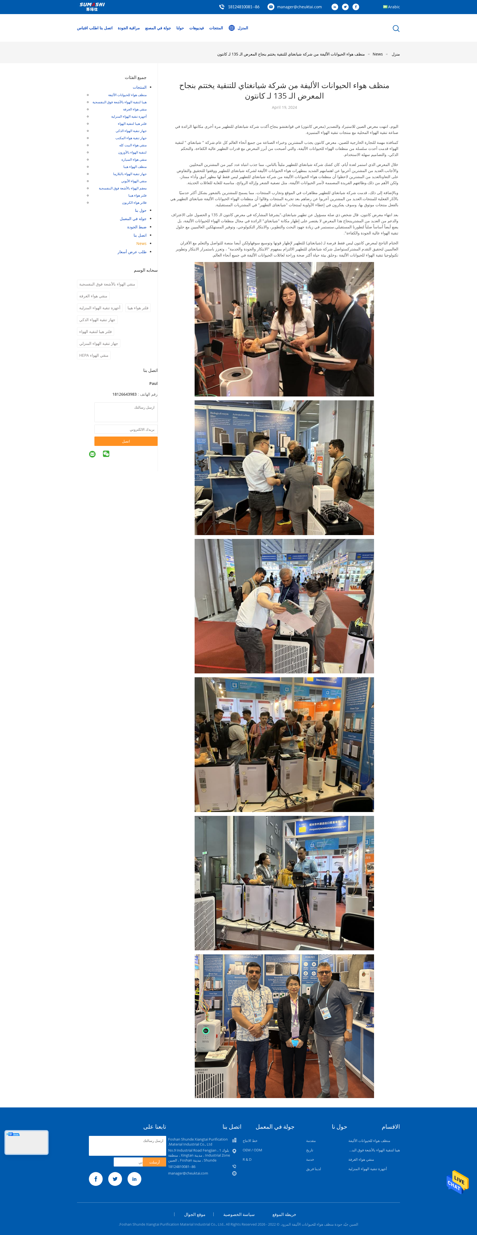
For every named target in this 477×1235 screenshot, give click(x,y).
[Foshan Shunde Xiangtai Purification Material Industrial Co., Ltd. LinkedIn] (336, 7)
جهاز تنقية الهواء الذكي (131, 130)
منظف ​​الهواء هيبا (135, 166)
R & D (247, 1159)
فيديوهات (196, 27)
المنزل (243, 27)
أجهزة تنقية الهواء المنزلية (129, 116)
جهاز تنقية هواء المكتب (131, 138)
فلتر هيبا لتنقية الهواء (132, 123)
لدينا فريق (313, 1168)
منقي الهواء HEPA (93, 355)
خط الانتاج (250, 1140)
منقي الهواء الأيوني (134, 181)
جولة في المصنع (158, 27)
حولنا (180, 27)
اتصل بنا (106, 27)
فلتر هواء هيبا (137, 195)
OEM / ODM (252, 1149)
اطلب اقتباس (88, 27)
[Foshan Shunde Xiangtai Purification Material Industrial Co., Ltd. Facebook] (357, 7)
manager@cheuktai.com (299, 6)
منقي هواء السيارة (134, 159)
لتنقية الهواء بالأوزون (132, 152)
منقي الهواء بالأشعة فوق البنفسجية (107, 284)
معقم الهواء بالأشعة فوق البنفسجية (123, 188)
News (141, 243)
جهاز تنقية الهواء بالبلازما (130, 173)
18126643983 (124, 394)
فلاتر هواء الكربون (134, 202)
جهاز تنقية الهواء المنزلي (98, 343)
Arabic (394, 6)
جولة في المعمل (133, 218)
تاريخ (309, 1149)
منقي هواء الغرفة (135, 109)
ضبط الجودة (137, 226)
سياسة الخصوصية (239, 1214)
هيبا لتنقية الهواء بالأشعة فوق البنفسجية (119, 102)
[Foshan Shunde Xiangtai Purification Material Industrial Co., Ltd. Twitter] (347, 7)
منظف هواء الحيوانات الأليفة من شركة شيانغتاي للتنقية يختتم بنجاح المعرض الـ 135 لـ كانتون (291, 54)
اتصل (126, 441)
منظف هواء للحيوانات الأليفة (127, 94)
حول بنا (141, 210)
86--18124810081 (243, 7)
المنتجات (216, 27)
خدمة (310, 1159)
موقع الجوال (194, 1214)
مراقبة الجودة (129, 27)
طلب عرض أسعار (132, 251)
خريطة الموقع (284, 1214)
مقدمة (311, 1140)
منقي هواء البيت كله (133, 145)
